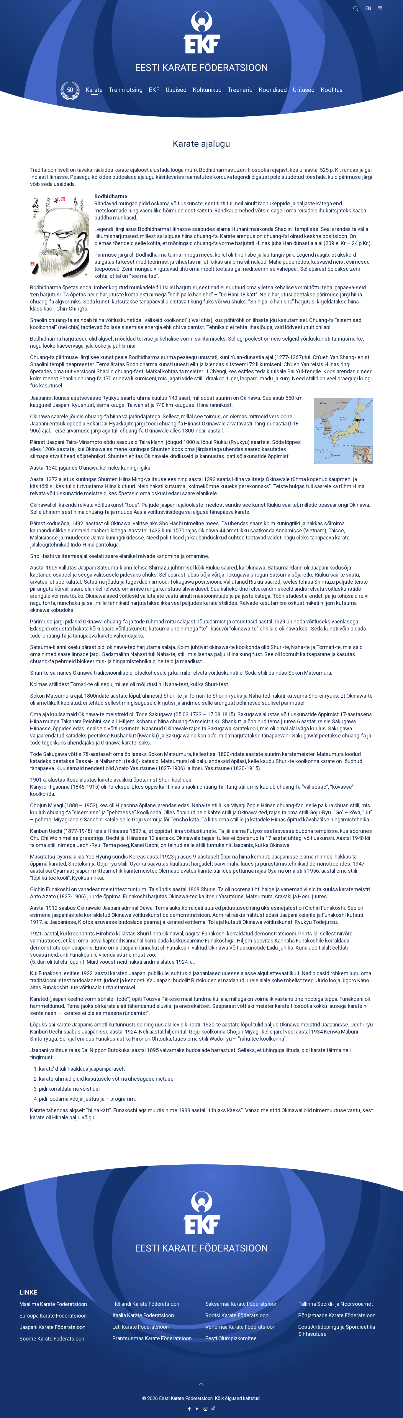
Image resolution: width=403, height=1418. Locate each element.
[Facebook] (189, 1409)
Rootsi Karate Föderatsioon (236, 1315)
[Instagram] (205, 1409)
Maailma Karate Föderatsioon (53, 1304)
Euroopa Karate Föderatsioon (53, 1316)
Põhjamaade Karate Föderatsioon (337, 1315)
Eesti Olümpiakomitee (231, 1338)
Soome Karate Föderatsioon (51, 1339)
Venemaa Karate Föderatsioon (240, 1327)
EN (368, 8)
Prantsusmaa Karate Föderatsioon (152, 1338)
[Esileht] (201, 1249)
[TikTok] (213, 1409)
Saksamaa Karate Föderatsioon (241, 1304)
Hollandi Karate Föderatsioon (145, 1304)
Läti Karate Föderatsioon (140, 1327)
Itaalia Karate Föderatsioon (143, 1315)
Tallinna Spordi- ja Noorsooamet (335, 1304)
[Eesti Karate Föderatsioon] (201, 43)
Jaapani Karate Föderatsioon (52, 1327)
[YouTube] (197, 1409)
